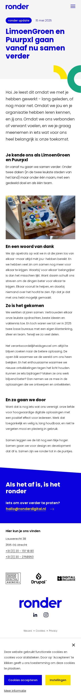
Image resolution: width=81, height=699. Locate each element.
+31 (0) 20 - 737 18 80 (20, 551)
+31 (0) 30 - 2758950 (20, 557)
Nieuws (28, 630)
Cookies (40, 630)
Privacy (53, 630)
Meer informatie (15, 691)
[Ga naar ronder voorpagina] (17, 6)
